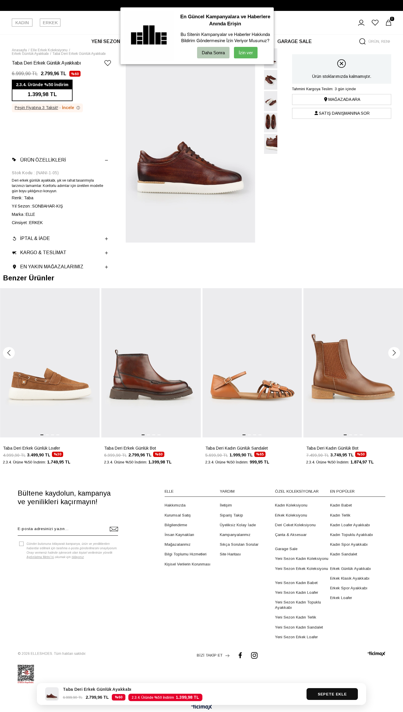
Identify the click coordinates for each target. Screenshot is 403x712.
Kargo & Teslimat (43, 252)
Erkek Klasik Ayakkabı (349, 578)
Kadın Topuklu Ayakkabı (351, 534)
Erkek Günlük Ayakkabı (350, 568)
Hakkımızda (175, 505)
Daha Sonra (213, 52)
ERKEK (50, 22)
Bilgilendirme (176, 525)
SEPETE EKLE (332, 694)
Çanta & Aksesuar (291, 534)
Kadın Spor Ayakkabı (349, 544)
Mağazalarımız (178, 544)
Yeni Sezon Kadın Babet (296, 583)
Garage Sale (286, 549)
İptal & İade (35, 238)
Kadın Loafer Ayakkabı (350, 525)
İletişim (226, 505)
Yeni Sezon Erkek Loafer (296, 637)
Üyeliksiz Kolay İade (238, 525)
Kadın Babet (341, 505)
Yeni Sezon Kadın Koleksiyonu (301, 558)
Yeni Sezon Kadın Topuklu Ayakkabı (298, 605)
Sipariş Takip (231, 515)
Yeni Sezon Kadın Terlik (295, 617)
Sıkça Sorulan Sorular (239, 544)
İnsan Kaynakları (179, 534)
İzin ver (246, 52)
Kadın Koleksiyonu (291, 505)
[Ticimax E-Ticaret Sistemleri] (201, 707)
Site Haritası (230, 554)
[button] (9, 353)
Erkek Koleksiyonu (291, 515)
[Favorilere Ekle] (107, 64)
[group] (50, 379)
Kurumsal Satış (178, 515)
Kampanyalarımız (235, 534)
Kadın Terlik (340, 515)
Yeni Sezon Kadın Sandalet (299, 627)
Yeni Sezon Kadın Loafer (296, 592)
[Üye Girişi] (361, 23)
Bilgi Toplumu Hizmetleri (186, 554)
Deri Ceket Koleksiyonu (295, 525)
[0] (388, 23)
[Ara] (362, 41)
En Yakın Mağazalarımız (51, 266)
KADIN (22, 22)
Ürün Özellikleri (43, 159)
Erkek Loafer (341, 598)
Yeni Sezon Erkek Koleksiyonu (301, 568)
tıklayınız (78, 557)
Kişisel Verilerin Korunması (187, 564)
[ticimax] (376, 654)
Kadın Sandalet (343, 554)
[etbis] (26, 674)
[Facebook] (240, 655)
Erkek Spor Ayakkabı (348, 588)
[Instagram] (254, 655)
